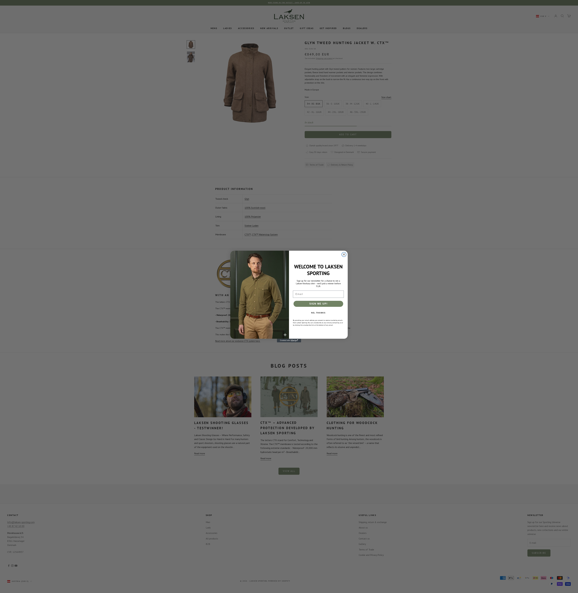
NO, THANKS (318, 313)
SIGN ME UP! (318, 303)
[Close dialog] (344, 254)
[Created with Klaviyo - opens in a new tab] (289, 340)
